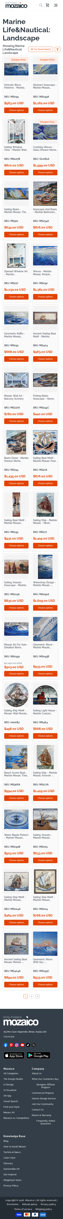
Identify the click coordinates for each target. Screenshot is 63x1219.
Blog (6, 1141)
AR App (7, 1096)
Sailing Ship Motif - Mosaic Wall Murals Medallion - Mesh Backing (15, 712)
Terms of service (23, 1209)
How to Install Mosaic (15, 1146)
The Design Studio (13, 1079)
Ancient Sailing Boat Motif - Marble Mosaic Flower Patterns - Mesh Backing (44, 335)
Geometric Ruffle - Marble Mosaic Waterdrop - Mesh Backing (14, 335)
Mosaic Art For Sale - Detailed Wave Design (16, 646)
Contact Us (38, 1110)
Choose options (16, 110)
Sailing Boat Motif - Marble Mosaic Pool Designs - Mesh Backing (44, 459)
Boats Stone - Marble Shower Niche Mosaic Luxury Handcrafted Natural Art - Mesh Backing (16, 459)
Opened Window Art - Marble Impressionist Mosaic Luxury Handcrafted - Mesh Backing (16, 273)
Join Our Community (42, 1104)
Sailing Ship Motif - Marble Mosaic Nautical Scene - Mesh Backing (44, 898)
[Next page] (37, 996)
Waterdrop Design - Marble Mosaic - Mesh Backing (44, 584)
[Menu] (55, 5)
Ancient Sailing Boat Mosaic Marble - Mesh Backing (15, 961)
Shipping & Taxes (12, 1180)
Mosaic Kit (9, 1112)
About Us (36, 1073)
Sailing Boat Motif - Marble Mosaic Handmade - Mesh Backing (15, 522)
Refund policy (29, 1204)
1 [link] (25, 996)
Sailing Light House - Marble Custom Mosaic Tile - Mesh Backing (45, 712)
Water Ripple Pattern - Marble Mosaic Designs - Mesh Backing (16, 836)
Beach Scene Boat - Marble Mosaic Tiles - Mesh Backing (15, 774)
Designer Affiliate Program (46, 1086)
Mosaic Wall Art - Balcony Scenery (14, 397)
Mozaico (29, 1200)
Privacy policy (48, 1204)
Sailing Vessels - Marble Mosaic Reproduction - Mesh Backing (45, 836)
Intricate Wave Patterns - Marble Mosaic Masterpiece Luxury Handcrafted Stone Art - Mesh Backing (15, 86)
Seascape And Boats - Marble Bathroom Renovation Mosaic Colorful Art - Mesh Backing (45, 211)
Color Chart (9, 1158)
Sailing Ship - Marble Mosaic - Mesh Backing (45, 522)
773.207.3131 (9, 1036)
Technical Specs (12, 1152)
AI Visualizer (10, 1090)
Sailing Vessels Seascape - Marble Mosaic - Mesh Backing (15, 584)
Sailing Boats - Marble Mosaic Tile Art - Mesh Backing (15, 211)
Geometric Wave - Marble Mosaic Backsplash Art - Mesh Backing (43, 646)
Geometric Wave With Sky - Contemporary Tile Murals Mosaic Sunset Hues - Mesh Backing (44, 961)
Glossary (8, 1163)
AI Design (9, 1084)
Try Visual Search (42, 49)
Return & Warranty (41, 1115)
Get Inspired (10, 1174)
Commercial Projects (43, 1093)
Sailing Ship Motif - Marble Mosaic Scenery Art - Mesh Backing (15, 898)
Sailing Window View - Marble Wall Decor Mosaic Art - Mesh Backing (15, 148)
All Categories (11, 1073)
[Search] (41, 5)
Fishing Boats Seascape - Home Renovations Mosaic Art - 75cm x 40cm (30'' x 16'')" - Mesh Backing (44, 397)
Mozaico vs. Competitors (16, 1118)
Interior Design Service (44, 1098)
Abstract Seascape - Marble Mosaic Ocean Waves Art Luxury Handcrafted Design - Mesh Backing (45, 86)
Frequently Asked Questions (45, 1122)
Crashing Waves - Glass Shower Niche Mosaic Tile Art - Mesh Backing (44, 148)
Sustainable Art (12, 1169)
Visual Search (11, 1101)
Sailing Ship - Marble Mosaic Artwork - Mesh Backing (45, 774)
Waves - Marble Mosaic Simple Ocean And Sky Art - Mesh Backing (45, 273)
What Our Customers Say (45, 1079)
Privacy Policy (11, 1185)
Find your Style (12, 1107)
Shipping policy (43, 1209)
